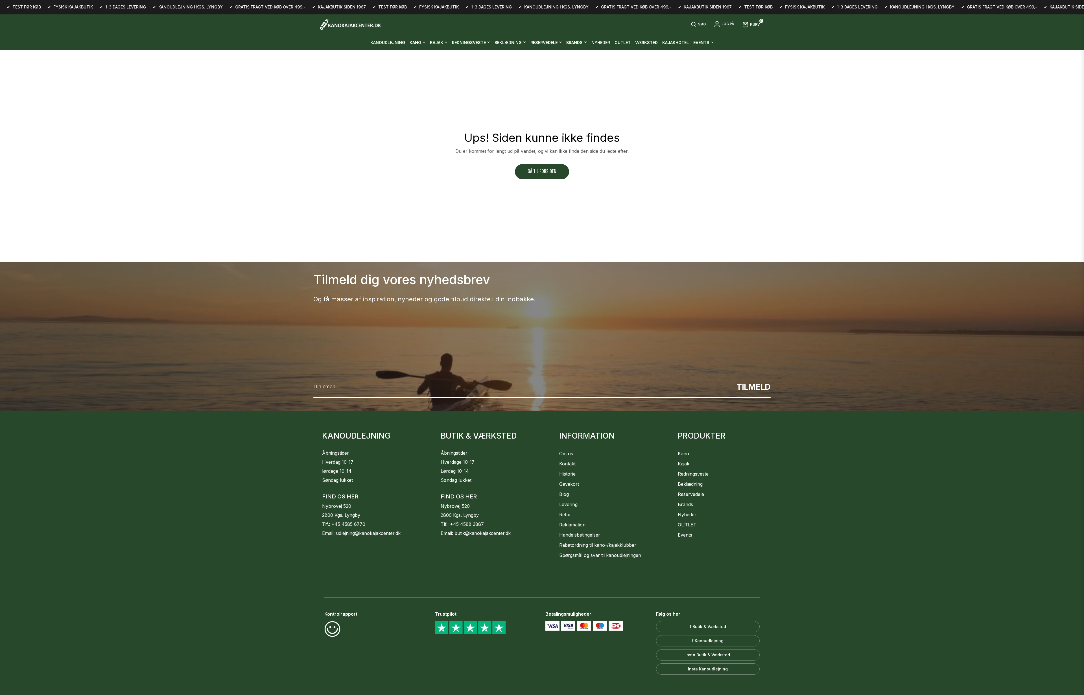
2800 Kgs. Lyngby (341, 515)
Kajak (683, 464)
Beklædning (690, 484)
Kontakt (567, 464)
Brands (685, 504)
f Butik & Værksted (708, 626)
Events (685, 535)
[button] (698, 24)
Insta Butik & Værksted (707, 654)
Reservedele (691, 494)
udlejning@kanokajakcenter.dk (368, 533)
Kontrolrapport (340, 614)
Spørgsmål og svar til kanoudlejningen (600, 555)
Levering (568, 504)
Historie (567, 474)
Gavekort (569, 484)
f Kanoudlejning (708, 640)
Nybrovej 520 (336, 506)
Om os (566, 453)
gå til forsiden (542, 171)
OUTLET (687, 525)
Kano (683, 453)
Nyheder (687, 514)
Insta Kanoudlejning (708, 668)
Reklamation (572, 525)
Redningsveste (693, 474)
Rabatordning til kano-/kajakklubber (597, 545)
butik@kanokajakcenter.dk (482, 533)
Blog (564, 494)
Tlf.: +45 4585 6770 (343, 524)
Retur (565, 514)
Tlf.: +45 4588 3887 (462, 524)
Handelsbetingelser (579, 535)
